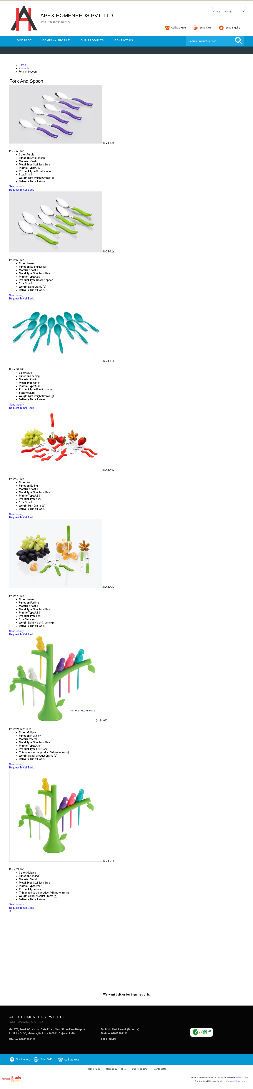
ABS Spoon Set (22, 364)
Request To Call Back (21, 189)
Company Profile (56, 40)
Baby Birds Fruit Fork (29, 724)
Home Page (23, 40)
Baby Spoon (20, 146)
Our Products (92, 40)
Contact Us (123, 40)
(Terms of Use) (241, 1078)
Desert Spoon (22, 255)
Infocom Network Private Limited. (234, 1081)
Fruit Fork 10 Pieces (28, 864)
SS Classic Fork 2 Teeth (31, 474)
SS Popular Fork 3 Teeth (32, 591)
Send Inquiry (16, 186)
